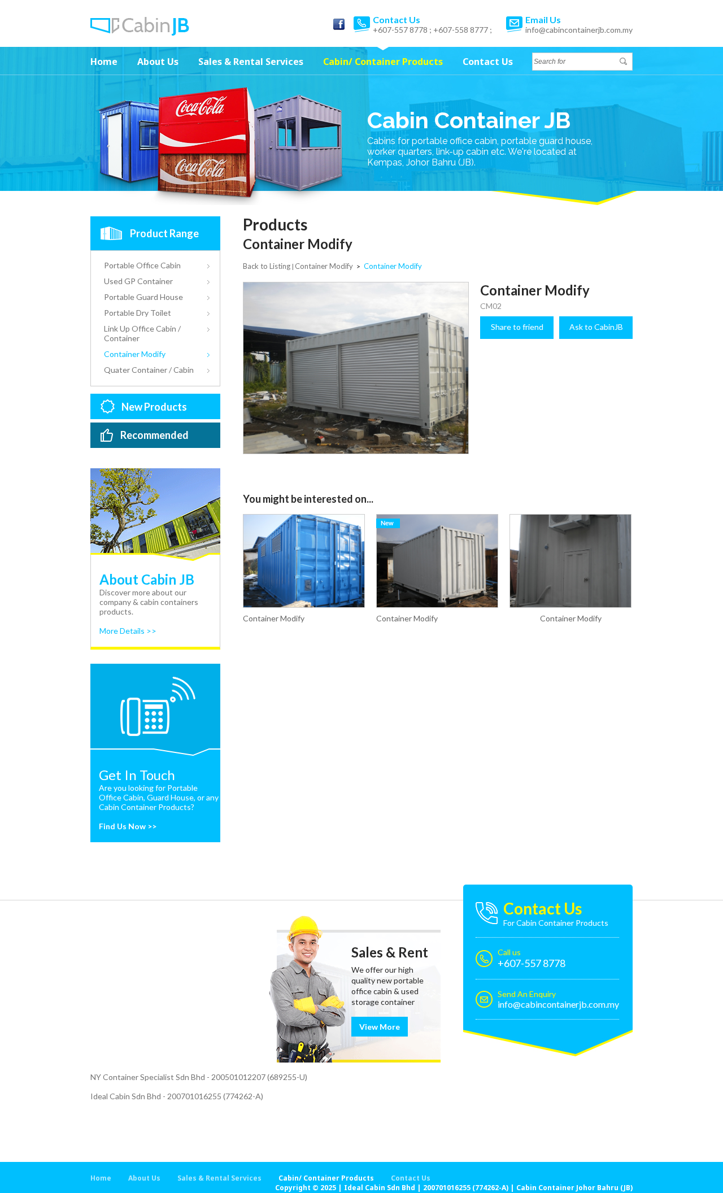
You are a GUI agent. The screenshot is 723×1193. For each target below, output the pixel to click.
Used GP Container (138, 281)
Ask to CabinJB (596, 327)
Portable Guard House (143, 297)
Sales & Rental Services (250, 61)
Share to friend (517, 327)
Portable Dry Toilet (137, 312)
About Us (157, 61)
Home (103, 61)
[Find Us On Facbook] (339, 24)
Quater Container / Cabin (149, 370)
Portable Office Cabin (142, 265)
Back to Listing (266, 266)
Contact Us (488, 61)
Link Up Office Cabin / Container (142, 333)
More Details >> (127, 630)
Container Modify (134, 354)
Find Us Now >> (127, 826)
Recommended (154, 435)
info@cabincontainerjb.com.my (579, 29)
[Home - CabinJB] (139, 32)
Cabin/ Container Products (383, 61)
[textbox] (576, 62)
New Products (154, 406)
